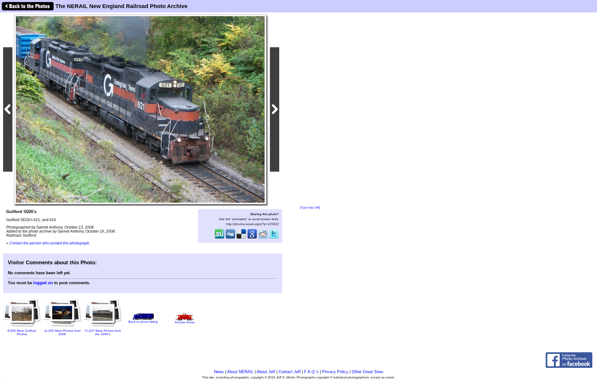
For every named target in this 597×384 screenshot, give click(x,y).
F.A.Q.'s (311, 371)
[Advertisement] (310, 109)
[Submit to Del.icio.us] (241, 238)
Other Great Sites (367, 371)
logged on (43, 282)
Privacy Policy (335, 371)
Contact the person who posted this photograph (49, 243)
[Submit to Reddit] (263, 238)
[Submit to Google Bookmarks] (252, 238)
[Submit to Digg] (230, 238)
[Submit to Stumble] (219, 238)
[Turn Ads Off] (310, 207)
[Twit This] (274, 238)
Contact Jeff (290, 371)
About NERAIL (240, 371)
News (219, 371)
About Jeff (266, 371)
